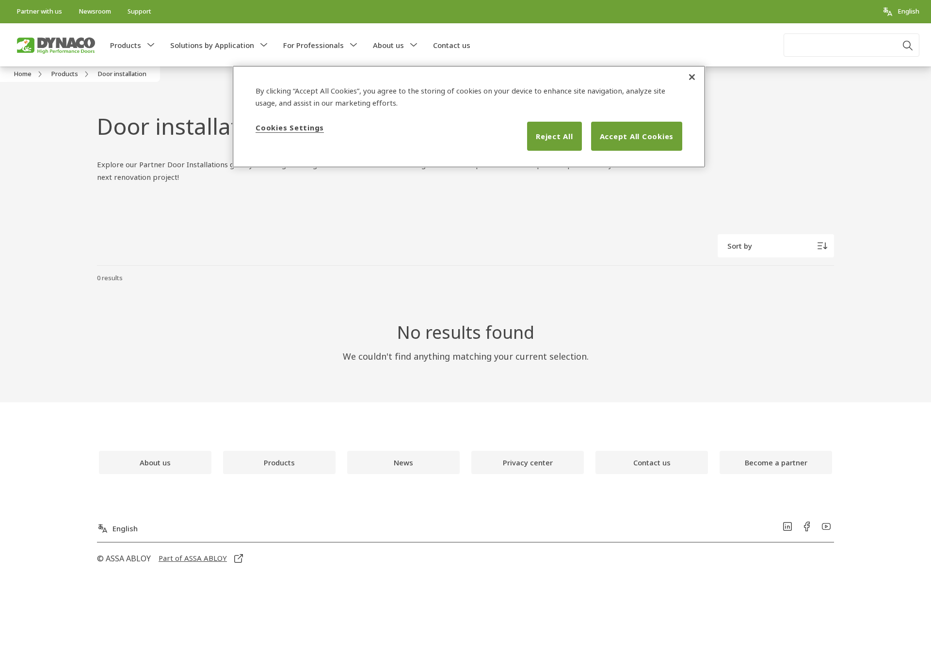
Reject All (554, 136)
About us (388, 45)
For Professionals (313, 45)
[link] (39, 11)
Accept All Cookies (637, 136)
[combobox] (851, 45)
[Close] (692, 77)
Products (125, 45)
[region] (469, 116)
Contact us (451, 45)
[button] (151, 45)
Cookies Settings (290, 127)
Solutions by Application (212, 45)
